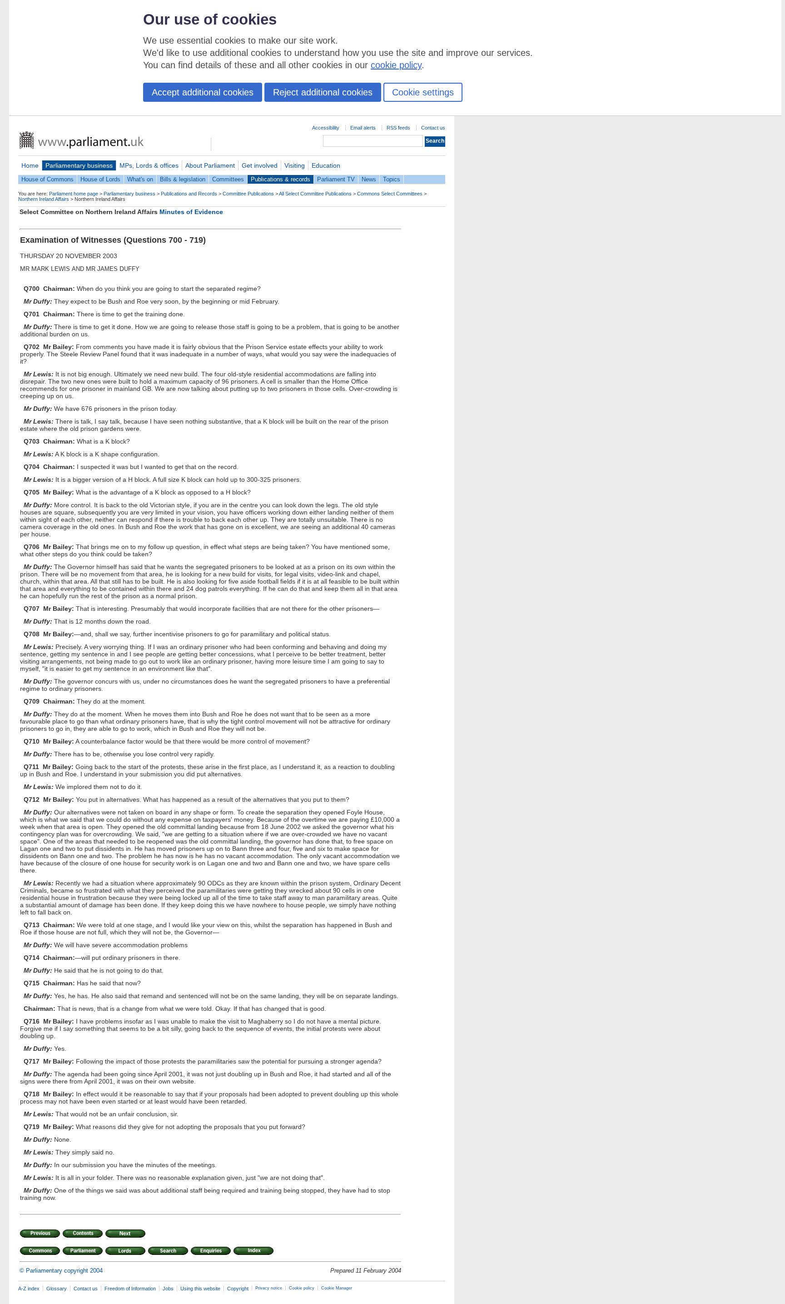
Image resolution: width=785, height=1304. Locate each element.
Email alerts (363, 127)
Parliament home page (73, 193)
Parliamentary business (79, 165)
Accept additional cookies (202, 92)
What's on (140, 179)
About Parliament (210, 165)
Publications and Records (189, 193)
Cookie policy (301, 1288)
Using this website (200, 1288)
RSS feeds (398, 127)
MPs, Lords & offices (149, 165)
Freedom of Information (130, 1288)
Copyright (237, 1288)
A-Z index (29, 1288)
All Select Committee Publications (315, 193)
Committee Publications (248, 193)
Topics (391, 179)
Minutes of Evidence (191, 211)
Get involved (260, 165)
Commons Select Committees (389, 193)
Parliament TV (336, 179)
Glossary (56, 1288)
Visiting (294, 165)
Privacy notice (268, 1288)
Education (326, 165)
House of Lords (100, 179)
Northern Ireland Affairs (43, 199)
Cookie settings (423, 92)
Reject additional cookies (323, 92)
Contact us (433, 127)
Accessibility (325, 127)
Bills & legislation (182, 179)
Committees (228, 179)
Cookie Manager (336, 1288)
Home (30, 165)
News (369, 179)
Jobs (168, 1288)
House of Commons (47, 179)
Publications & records (280, 179)
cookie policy (396, 65)
